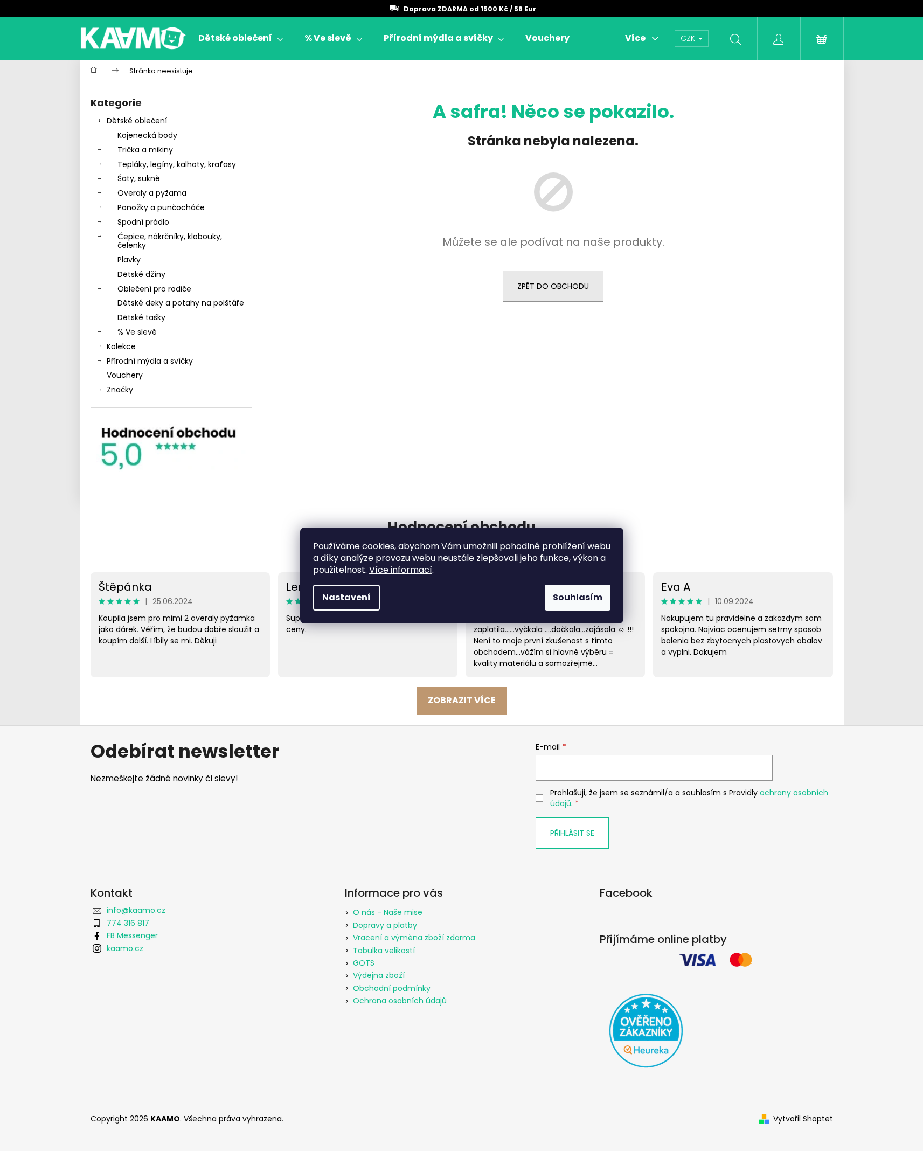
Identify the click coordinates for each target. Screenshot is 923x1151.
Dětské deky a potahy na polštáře (180, 302)
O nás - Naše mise (387, 912)
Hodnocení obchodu (461, 527)
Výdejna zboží (379, 975)
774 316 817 (128, 923)
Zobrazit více (462, 700)
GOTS (363, 963)
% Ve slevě (137, 332)
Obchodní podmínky (392, 988)
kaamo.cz (125, 948)
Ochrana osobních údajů (400, 1000)
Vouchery (125, 375)
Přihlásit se (572, 833)
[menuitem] (241, 38)
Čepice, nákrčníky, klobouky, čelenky (169, 241)
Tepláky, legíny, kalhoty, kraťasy (176, 164)
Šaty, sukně (138, 178)
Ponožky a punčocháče (161, 207)
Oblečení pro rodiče (154, 288)
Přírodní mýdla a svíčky (150, 361)
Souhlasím (577, 597)
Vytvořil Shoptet (803, 1119)
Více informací (400, 570)
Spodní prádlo (143, 222)
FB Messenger (132, 935)
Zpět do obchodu (553, 286)
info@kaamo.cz (136, 910)
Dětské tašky (141, 317)
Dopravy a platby (385, 925)
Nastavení (346, 597)
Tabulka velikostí (384, 950)
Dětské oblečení (137, 120)
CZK (689, 38)
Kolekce (121, 346)
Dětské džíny (141, 274)
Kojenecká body (147, 135)
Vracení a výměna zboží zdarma (414, 937)
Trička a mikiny (145, 149)
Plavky (129, 259)
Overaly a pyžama (151, 193)
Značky (120, 389)
